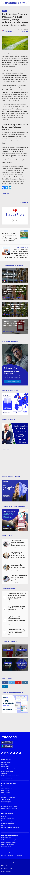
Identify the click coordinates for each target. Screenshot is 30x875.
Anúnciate (4, 816)
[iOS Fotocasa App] (6, 742)
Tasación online (5, 799)
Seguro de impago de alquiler (9, 808)
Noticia (4, 10)
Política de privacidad (7, 771)
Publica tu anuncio (6, 837)
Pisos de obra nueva (6, 788)
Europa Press (8, 31)
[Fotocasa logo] (14, 737)
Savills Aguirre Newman (19, 196)
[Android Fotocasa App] (6, 746)
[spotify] (20, 753)
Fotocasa (3, 855)
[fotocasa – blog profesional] (15, 3)
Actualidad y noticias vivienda (9, 806)
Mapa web (4, 764)
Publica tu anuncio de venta (8, 842)
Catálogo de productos (7, 844)
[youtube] (11, 753)
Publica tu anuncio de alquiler (9, 840)
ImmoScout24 (19, 855)
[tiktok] (17, 753)
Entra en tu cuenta (6, 825)
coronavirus (6, 196)
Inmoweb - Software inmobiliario (10, 827)
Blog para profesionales (7, 823)
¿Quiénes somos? (6, 762)
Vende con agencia (6, 801)
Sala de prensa (5, 766)
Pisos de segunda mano (7, 786)
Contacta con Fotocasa (7, 818)
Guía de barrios (5, 795)
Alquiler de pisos (5, 790)
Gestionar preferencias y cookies (10, 776)
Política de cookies (6, 871)
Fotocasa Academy (6, 821)
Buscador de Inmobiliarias (8, 797)
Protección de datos (6, 868)
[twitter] (8, 753)
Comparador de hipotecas (8, 804)
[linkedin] (14, 753)
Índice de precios (5, 792)
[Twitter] (16, 220)
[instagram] (5, 753)
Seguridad (4, 773)
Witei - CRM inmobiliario (7, 830)
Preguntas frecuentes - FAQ (8, 769)
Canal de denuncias (6, 778)
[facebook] (2, 753)
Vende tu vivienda (6, 846)
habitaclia (11, 855)
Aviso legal (4, 865)
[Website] (13, 220)
